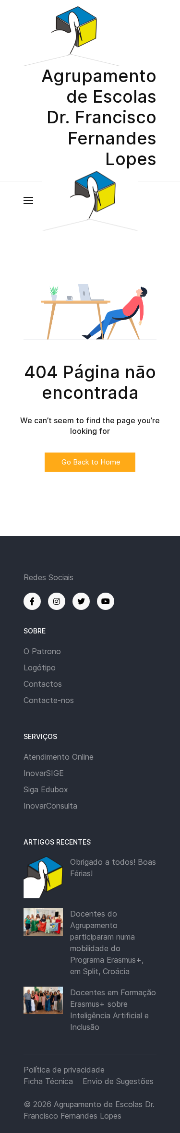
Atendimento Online (59, 757)
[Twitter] (81, 601)
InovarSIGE (44, 773)
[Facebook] (32, 601)
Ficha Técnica (48, 1081)
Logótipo (40, 667)
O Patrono (42, 651)
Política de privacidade (64, 1069)
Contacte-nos (49, 700)
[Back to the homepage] (90, 200)
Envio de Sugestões (118, 1081)
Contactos (43, 684)
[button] (28, 200)
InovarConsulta (50, 806)
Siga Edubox (46, 789)
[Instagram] (56, 601)
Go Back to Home (90, 461)
